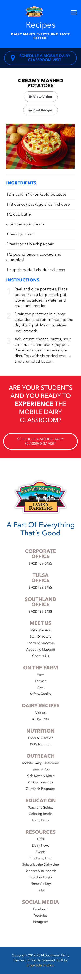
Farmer (40, 681)
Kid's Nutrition (40, 744)
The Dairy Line (40, 858)
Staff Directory (41, 636)
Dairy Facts (40, 820)
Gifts (40, 839)
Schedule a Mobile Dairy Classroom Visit (44, 58)
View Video (42, 96)
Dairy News (40, 845)
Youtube (40, 915)
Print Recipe (42, 110)
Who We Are (40, 630)
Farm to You (40, 769)
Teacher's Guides (40, 807)
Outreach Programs (40, 788)
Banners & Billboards (40, 871)
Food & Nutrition (40, 738)
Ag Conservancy (40, 782)
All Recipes (40, 719)
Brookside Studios (40, 965)
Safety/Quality (40, 694)
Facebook (40, 909)
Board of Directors (41, 643)
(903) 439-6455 (40, 563)
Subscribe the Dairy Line (40, 864)
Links (40, 890)
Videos (40, 712)
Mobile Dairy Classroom (40, 763)
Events (40, 852)
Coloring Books (40, 814)
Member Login (40, 877)
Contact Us (40, 656)
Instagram (40, 921)
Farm (40, 674)
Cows (40, 687)
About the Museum (40, 649)
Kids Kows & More (40, 776)
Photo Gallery (40, 884)
